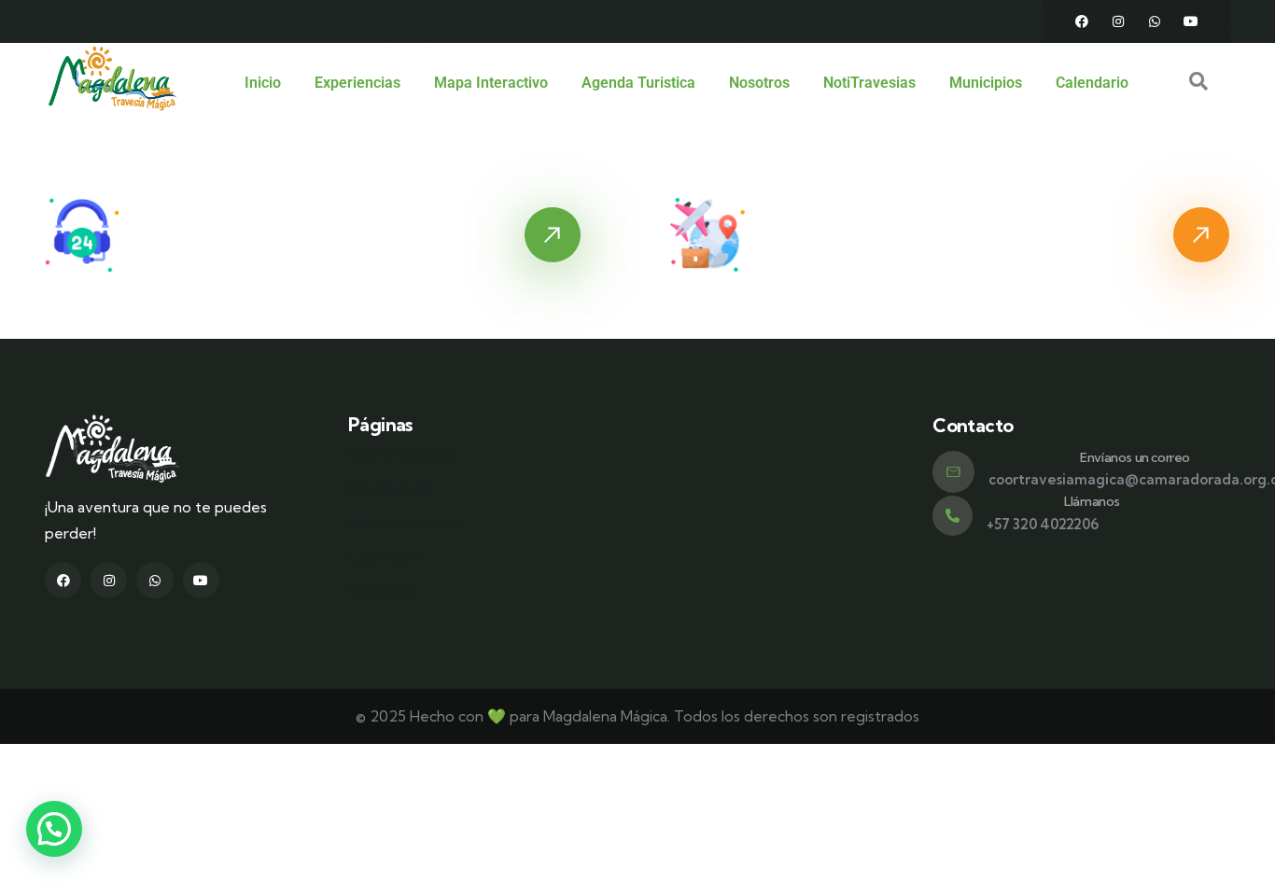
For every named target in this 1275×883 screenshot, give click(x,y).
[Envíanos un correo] (953, 472)
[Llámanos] (952, 516)
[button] (54, 829)
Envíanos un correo (1135, 457)
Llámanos (1092, 501)
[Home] (112, 78)
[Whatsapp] (1154, 21)
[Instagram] (1118, 21)
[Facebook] (1081, 21)
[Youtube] (1191, 21)
